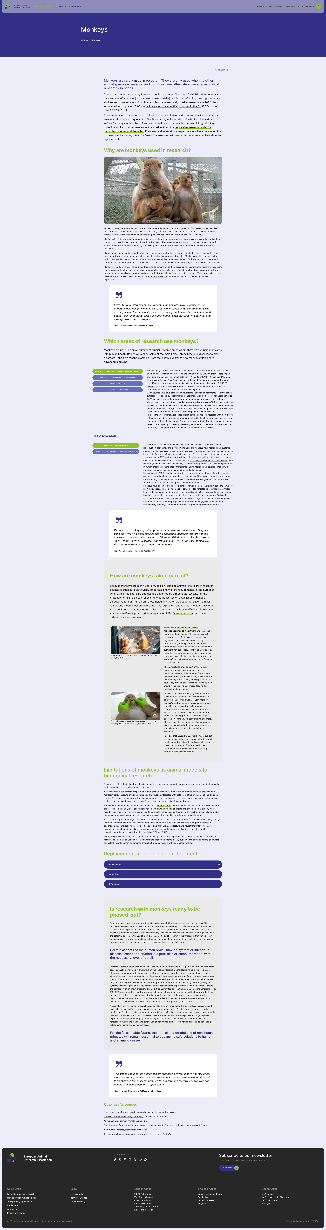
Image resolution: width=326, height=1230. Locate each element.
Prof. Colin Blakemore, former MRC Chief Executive (135, 551)
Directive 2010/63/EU (186, 593)
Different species (183, 613)
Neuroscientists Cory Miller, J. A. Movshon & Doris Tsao (137, 1091)
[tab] (117, 371)
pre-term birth (196, 495)
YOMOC (315, 1221)
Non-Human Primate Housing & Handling (123, 1116)
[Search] (318, 6)
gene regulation (163, 805)
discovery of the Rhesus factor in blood (209, 460)
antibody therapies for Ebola (209, 395)
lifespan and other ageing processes (141, 815)
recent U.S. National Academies (167, 414)
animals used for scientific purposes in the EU (173, 106)
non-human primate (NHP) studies (189, 791)
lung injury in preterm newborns (174, 492)
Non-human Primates (114, 1129)
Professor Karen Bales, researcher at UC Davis (133, 326)
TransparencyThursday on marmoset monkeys (126, 1134)
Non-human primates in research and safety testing (128, 1112)
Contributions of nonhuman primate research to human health (133, 1125)
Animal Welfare (111, 1121)
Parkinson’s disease (157, 276)
